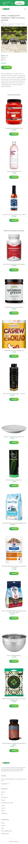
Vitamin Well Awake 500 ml (14, 171)
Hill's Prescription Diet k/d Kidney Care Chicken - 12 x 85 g (14, 566)
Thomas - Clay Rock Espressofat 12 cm (14, 436)
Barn (2, 794)
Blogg (2, 823)
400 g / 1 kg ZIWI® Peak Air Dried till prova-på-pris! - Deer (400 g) (14, 611)
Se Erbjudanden (19, 3)
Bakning (3, 792)
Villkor (2, 828)
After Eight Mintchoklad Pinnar (14, 480)
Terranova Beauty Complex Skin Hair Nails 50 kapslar (14, 744)
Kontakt (3, 825)
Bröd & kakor (4, 797)
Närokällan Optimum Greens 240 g (14, 307)
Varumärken (4, 813)
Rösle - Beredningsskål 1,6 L (14, 655)
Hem (2, 22)
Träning (3, 810)
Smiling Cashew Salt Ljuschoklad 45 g (14, 350)
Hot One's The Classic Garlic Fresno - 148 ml (14, 214)
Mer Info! (6, 67)
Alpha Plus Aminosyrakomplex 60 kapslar (14, 264)
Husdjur (3, 805)
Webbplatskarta (5, 833)
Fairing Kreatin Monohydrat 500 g (14, 128)
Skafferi (3, 808)
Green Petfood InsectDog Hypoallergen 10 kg (14, 523)
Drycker (3, 800)
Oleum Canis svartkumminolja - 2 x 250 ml (14, 393)
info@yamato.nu (5, 783)
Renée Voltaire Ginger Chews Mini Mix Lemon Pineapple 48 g (14, 699)
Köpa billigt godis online (7, 802)
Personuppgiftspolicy (6, 831)
